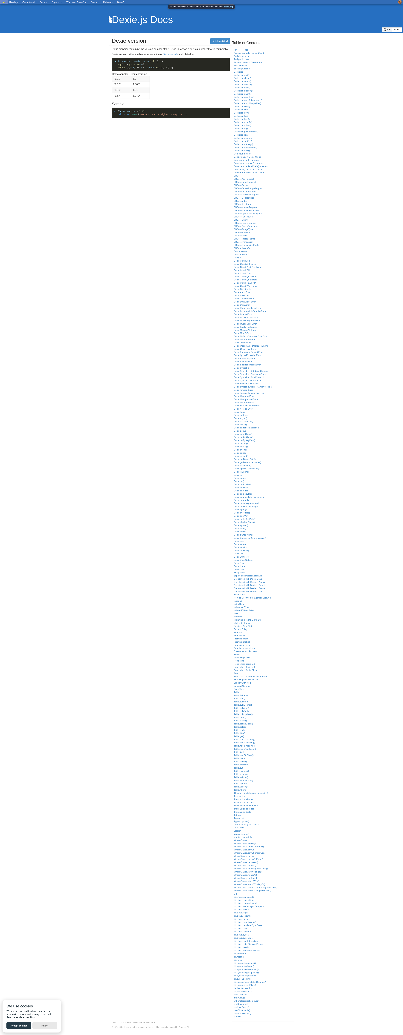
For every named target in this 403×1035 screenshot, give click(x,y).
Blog (119, 2)
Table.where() (240, 790)
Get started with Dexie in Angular (250, 582)
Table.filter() (240, 733)
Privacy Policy (240, 629)
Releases (108, 2)
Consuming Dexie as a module (249, 169)
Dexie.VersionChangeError (247, 405)
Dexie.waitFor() (241, 557)
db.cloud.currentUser (244, 900)
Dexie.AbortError (242, 292)
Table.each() (240, 730)
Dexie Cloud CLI (242, 270)
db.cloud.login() (241, 912)
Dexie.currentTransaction (246, 427)
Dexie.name (240, 478)
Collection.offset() (242, 125)
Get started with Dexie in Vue (248, 591)
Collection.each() (242, 94)
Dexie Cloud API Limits (245, 264)
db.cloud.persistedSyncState (248, 925)
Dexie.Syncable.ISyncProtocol (249, 377)
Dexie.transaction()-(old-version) (250, 538)
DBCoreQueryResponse (246, 226)
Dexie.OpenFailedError (245, 349)
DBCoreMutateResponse (246, 210)
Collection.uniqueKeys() (245, 147)
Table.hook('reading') (244, 745)
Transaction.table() (243, 812)
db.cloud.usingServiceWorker (248, 944)
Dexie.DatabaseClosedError (248, 308)
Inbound (238, 601)
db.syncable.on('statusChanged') (250, 982)
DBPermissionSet (242, 248)
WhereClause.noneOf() (245, 875)
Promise (238, 632)
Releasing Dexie (242, 657)
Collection (239, 72)
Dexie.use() (239, 541)
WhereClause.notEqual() (246, 878)
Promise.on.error (242, 645)
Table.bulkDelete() (243, 705)
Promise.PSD (240, 635)
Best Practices (241, 65)
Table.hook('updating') (245, 749)
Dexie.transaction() (243, 534)
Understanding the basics (246, 824)
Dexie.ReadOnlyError (244, 358)
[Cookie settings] (400, 2)
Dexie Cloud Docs (243, 273)
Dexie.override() (242, 512)
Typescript (239, 818)
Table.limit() (239, 752)
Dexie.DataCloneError (245, 301)
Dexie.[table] (240, 412)
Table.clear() (240, 717)
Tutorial (237, 815)
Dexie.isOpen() (241, 471)
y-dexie (237, 1016)
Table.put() (239, 768)
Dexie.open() (240, 509)
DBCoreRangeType (243, 229)
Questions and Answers (245, 651)
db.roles (238, 960)
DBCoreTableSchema (244, 238)
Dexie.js (238, 475)
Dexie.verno (240, 544)
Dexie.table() (240, 528)
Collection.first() (241, 109)
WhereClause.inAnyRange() (248, 871)
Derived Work (240, 254)
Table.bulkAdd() (241, 701)
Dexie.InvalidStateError (245, 323)
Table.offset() (240, 761)
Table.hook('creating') (244, 739)
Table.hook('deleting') (244, 742)
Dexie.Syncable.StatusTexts (247, 380)
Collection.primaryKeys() (246, 131)
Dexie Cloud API (242, 260)
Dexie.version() (241, 550)
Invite (236, 613)
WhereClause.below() (244, 856)
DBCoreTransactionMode (246, 245)
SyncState (239, 689)
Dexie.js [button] (14, 2)
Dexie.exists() (240, 453)
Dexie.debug (240, 431)
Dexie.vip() (239, 553)
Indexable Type (241, 607)
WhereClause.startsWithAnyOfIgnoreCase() (255, 887)
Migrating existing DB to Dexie (249, 620)
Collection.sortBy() (243, 141)
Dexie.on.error (241, 490)
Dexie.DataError (242, 305)
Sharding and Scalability (246, 679)
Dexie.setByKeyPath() (244, 519)
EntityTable (239, 572)
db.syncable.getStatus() (245, 975)
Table (236, 692)
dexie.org (228, 7)
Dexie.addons (240, 415)
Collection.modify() (243, 122)
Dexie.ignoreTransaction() (247, 468)
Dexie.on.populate (243, 494)
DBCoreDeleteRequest (245, 191)
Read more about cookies (20, 1017)
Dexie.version (240, 547)
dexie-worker (240, 994)
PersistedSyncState (243, 626)
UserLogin (239, 827)
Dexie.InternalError (243, 314)
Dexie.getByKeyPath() (245, 459)
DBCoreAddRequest (244, 179)
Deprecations (240, 251)
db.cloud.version (242, 947)
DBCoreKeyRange (243, 204)
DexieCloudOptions (243, 560)
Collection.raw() (241, 135)
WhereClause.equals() (245, 865)
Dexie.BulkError (241, 295)
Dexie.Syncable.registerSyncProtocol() (253, 386)
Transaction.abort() (243, 799)
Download (239, 569)
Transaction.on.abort (244, 802)
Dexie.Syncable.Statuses (246, 383)
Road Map (239, 660)
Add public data (241, 59)
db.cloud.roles (241, 928)
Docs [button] (42, 2)
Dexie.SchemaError (243, 361)
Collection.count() (242, 81)
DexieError (239, 563)
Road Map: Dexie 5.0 (244, 664)
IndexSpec (239, 604)
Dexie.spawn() (241, 525)
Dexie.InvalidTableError (245, 327)
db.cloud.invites (241, 909)
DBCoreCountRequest (245, 182)
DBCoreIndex (240, 201)
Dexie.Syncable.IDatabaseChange (251, 371)
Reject (44, 1025)
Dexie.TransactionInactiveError (249, 393)
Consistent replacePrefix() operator (251, 166)
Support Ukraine (242, 686)
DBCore (238, 175)
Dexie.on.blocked (242, 484)
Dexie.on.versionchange (246, 506)
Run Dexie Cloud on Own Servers (250, 676)
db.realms (239, 956)
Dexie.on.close (241, 487)
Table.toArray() (241, 777)
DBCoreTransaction (243, 242)
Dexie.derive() (241, 446)
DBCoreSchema (242, 232)
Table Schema (241, 695)
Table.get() (239, 736)
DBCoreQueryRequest (245, 223)
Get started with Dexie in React (249, 585)
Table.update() (241, 783)
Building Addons (242, 68)
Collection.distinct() (243, 90)
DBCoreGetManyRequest (246, 194)
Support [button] (56, 2)
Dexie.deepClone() (243, 434)
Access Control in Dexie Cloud (249, 53)
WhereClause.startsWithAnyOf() (250, 884)
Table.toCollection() (243, 780)
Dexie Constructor (243, 289)
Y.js (235, 893)
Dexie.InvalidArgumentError (247, 320)
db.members (240, 953)
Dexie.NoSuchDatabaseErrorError (251, 336)
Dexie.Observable (243, 342)
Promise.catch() (242, 638)
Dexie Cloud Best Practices (247, 267)
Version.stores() (242, 834)
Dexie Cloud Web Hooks (246, 286)
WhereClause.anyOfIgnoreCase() (250, 853)
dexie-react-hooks (243, 991)
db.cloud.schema (242, 931)
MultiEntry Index (242, 623)
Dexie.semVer (171, 54)
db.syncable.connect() (245, 963)
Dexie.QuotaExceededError (247, 355)
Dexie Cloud (29, 2)
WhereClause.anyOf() (244, 849)
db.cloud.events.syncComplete (249, 906)
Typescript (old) (241, 821)
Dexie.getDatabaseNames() (247, 462)
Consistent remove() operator (248, 163)
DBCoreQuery (241, 220)
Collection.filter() (242, 106)
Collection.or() (241, 128)
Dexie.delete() (241, 443)
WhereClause (240, 840)
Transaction (239, 796)
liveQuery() (239, 997)
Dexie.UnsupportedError (246, 399)
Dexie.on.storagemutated (246, 503)
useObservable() (242, 1010)
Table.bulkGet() (241, 708)
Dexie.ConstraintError (244, 298)
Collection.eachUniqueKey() (247, 103)
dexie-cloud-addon (243, 988)
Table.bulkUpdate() (243, 714)
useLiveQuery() (241, 1007)
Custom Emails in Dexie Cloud (249, 172)
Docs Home (239, 566)
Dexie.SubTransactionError (247, 364)
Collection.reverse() (243, 138)
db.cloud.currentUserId (245, 903)
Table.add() (239, 698)
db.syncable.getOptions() (246, 972)
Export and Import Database (248, 575)
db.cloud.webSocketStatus (247, 950)
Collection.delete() (243, 84)
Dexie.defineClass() (243, 437)
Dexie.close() (240, 424)
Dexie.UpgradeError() (244, 402)
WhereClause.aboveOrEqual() (249, 846)
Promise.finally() (242, 642)
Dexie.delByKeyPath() (244, 440)
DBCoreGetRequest (244, 198)
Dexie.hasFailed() (242, 465)
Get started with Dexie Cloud (248, 579)
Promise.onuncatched (244, 648)
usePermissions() (242, 1013)
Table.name (239, 758)
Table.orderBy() (241, 764)
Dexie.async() (240, 418)
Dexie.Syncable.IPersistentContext (251, 374)
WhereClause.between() (246, 862)
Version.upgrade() (243, 837)
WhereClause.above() (245, 843)
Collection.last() (241, 116)
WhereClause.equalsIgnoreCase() (251, 868)
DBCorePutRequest (243, 216)
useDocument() (241, 1004)
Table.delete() (240, 727)
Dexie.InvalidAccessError (246, 317)
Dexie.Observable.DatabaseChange (252, 346)
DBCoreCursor (241, 185)
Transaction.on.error (244, 808)
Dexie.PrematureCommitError (248, 352)
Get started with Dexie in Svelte (249, 588)
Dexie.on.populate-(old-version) (249, 497)
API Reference (241, 49)
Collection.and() (242, 75)
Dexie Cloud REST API (245, 283)
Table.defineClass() (243, 723)
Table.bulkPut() (241, 711)
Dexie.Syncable (241, 368)
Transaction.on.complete (246, 805)
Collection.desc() (242, 87)
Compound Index (242, 153)
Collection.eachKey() (244, 97)
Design (237, 257)
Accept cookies (19, 1025)
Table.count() (240, 720)
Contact (95, 2)
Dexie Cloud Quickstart (245, 276)
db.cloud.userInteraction (246, 941)
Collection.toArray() (243, 144)
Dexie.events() (241, 449)
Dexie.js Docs (142, 19)
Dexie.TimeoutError (243, 390)
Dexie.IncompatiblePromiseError (250, 311)
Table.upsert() (241, 786)
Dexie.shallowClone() (244, 522)
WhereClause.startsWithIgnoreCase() (252, 890)
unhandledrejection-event (246, 1001)
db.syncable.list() (242, 979)
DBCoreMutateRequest (245, 207)
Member (238, 616)
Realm (237, 654)
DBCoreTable (240, 235)
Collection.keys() (242, 112)
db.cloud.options (242, 919)
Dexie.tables (240, 531)
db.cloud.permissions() (245, 922)
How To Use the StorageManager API (252, 597)
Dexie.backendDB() (243, 421)
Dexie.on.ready (241, 500)
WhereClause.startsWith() (246, 881)
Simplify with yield (242, 682)
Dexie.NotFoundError (244, 339)
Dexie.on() (239, 481)
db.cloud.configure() (244, 897)
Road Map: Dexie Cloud (246, 670)
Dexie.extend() (241, 456)
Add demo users (242, 56)
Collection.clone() (242, 78)
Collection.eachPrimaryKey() (248, 100)
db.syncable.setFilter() (245, 985)
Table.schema (241, 774)
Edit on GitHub (221, 41)
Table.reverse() (241, 771)
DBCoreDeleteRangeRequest (248, 188)
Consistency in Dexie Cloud (247, 157)
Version (237, 831)
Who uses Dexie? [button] (75, 2)
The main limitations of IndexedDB (251, 793)
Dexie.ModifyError (243, 333)
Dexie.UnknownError (244, 396)
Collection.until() (242, 150)
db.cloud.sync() (241, 934)
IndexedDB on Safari (244, 610)
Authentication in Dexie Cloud (248, 62)
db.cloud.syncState (243, 938)
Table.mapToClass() (244, 755)
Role (236, 673)
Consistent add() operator (246, 160)
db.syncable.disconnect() (246, 969)
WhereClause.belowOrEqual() (249, 859)
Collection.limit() (242, 119)
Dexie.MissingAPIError (245, 330)
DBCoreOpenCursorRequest (248, 213)
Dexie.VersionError (243, 409)
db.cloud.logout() (242, 916)
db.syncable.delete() (244, 966)
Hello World (239, 594)
